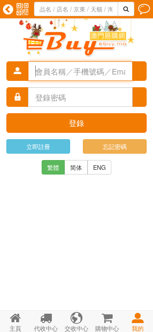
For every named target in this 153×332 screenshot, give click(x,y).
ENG (99, 167)
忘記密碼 (115, 146)
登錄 (76, 122)
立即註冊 (38, 146)
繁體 (53, 167)
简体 (76, 167)
